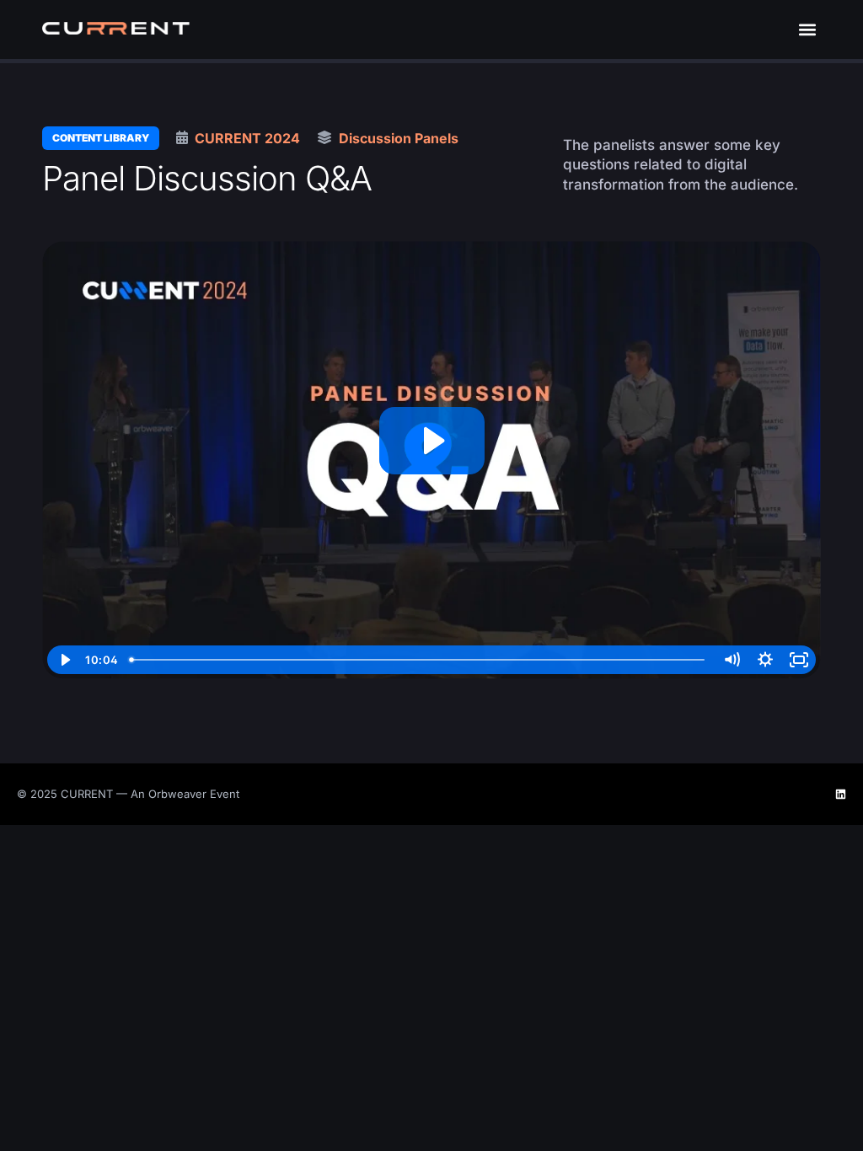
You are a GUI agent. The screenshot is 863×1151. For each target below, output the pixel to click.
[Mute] (731, 659)
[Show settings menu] (765, 659)
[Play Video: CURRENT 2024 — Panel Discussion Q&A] (432, 440)
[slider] (418, 659)
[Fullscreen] (799, 659)
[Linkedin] (840, 794)
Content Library (100, 137)
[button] (807, 30)
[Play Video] (64, 659)
